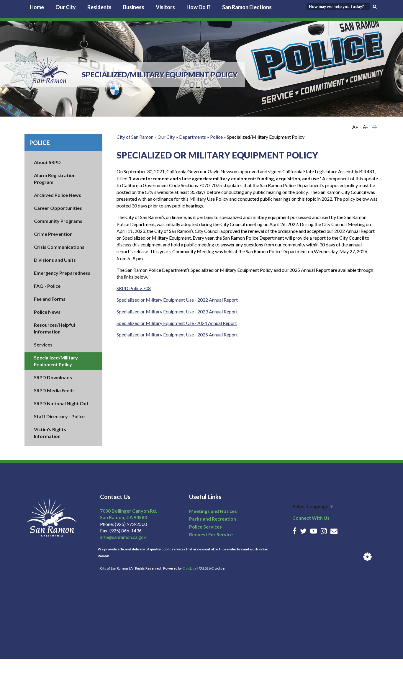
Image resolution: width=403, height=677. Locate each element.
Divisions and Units (55, 260)
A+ (355, 127)
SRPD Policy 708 (134, 288)
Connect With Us (311, 518)
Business (133, 7)
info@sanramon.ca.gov (123, 537)
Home (37, 7)
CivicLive (189, 568)
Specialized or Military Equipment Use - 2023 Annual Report (177, 311)
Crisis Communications (59, 247)
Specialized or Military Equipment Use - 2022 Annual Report (177, 299)
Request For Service (211, 534)
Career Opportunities (58, 208)
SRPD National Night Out (61, 403)
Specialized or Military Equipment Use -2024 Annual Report (177, 323)
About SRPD (47, 162)
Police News (47, 312)
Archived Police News (57, 195)
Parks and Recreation (212, 518)
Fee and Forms (49, 299)
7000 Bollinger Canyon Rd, (128, 511)
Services (43, 344)
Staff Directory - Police (59, 416)
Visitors (165, 7)
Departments (192, 137)
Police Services (205, 526)
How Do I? (198, 7)
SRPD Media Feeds (54, 390)
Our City (65, 7)
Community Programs (58, 221)
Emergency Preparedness (62, 273)
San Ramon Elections (247, 7)
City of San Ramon (135, 137)
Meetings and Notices (213, 511)
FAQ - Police (47, 286)
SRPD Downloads (53, 377)
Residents (99, 7)
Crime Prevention (53, 234)
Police (39, 142)
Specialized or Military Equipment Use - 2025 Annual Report (177, 334)
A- (365, 127)
